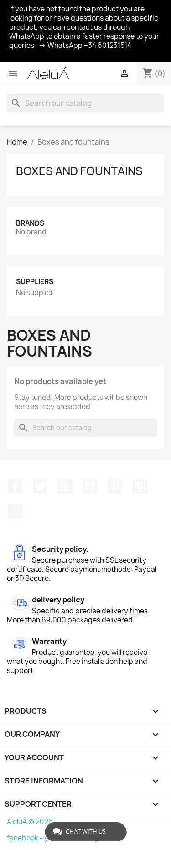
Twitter (40, 486)
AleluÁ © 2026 (30, 821)
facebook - (25, 838)
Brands (30, 223)
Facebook (15, 486)
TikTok (15, 511)
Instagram (140, 486)
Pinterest (115, 486)
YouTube (90, 486)
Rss (65, 486)
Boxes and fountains (79, 171)
